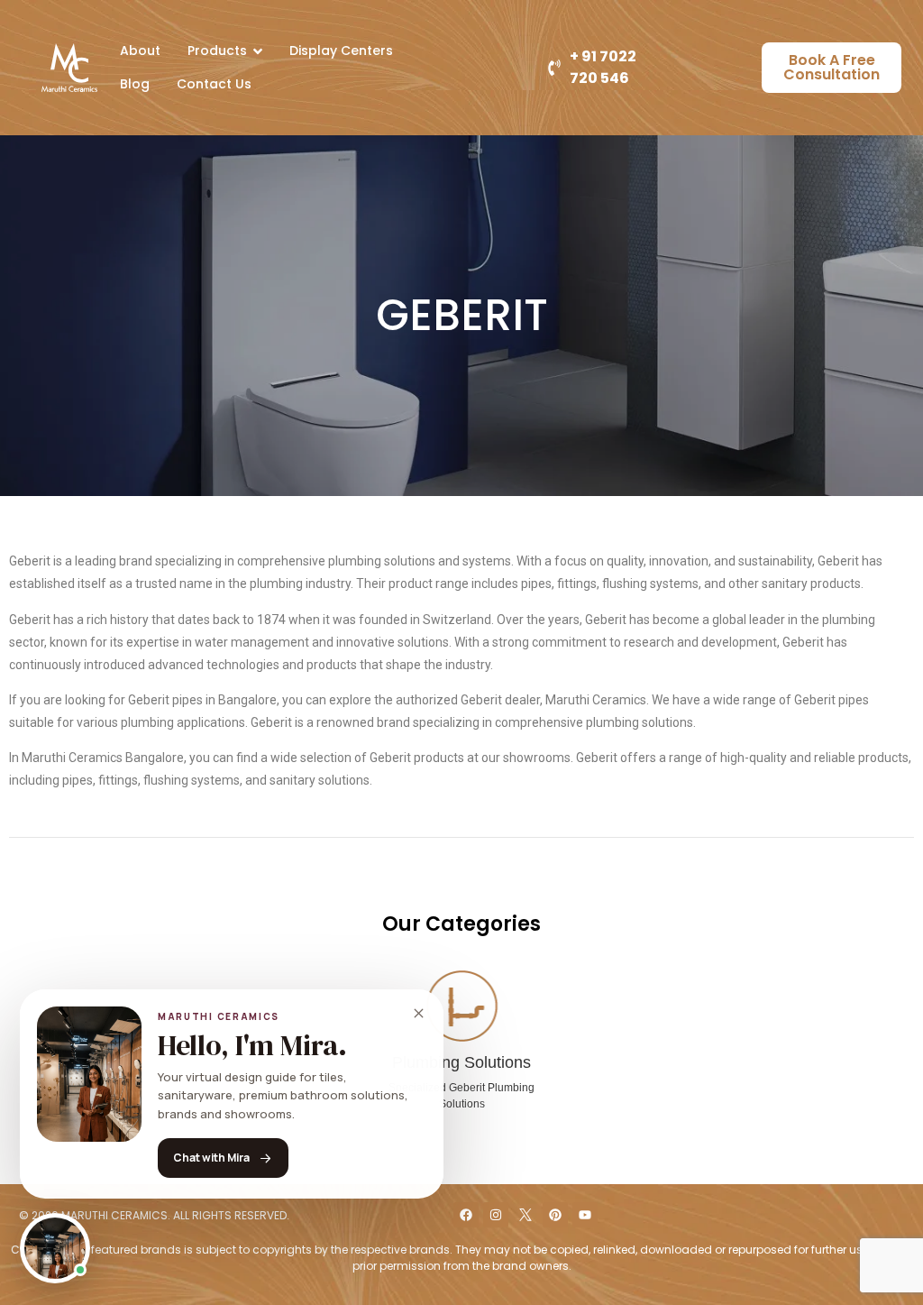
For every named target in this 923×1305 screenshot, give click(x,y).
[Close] (418, 1013)
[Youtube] (585, 1214)
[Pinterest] (555, 1214)
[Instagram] (495, 1214)
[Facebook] (466, 1214)
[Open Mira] (55, 1248)
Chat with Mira (211, 1157)
